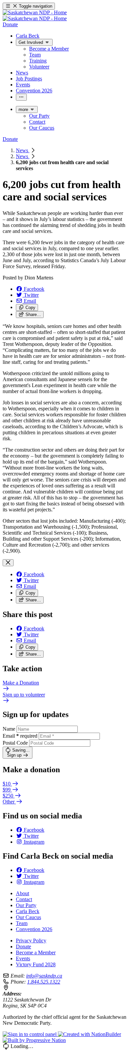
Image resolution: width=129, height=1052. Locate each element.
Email (20, 736)
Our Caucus (28, 917)
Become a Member (36, 952)
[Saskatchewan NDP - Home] (35, 15)
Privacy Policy (31, 940)
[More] (21, 97)
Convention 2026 (34, 929)
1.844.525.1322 (43, 982)
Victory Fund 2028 (36, 964)
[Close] (8, 562)
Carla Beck (27, 911)
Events (23, 958)
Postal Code (15, 743)
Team (21, 923)
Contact (24, 899)
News (22, 150)
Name (9, 729)
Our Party (26, 905)
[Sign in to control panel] (30, 1034)
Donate (23, 946)
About (22, 893)
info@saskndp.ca (44, 976)
